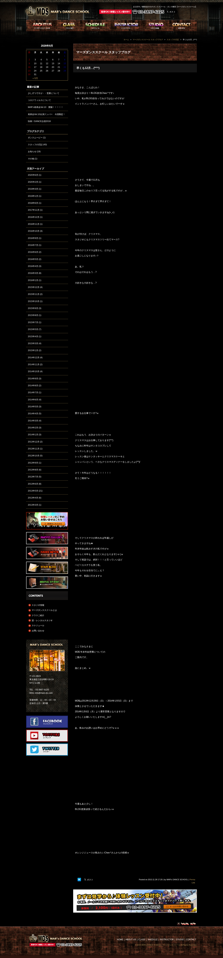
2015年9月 (33, 308)
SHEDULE (153, 939)
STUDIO (180, 939)
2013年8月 (33, 470)
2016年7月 (33, 245)
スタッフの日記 (35, 144)
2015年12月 (33, 287)
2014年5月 (33, 406)
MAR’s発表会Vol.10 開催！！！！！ (45, 107)
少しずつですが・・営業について (43, 93)
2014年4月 (33, 413)
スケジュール (38, 625)
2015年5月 (33, 329)
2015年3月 (33, 343)
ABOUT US (130, 939)
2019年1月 (33, 196)
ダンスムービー (35, 137)
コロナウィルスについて (39, 100)
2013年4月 (33, 498)
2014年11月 (33, 364)
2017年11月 (33, 210)
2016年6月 (33, 252)
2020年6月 (33, 175)
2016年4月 (33, 266)
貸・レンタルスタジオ (42, 620)
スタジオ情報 (38, 605)
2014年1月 (33, 434)
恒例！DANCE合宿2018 (39, 121)
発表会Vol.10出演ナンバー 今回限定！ (46, 114)
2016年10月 (33, 231)
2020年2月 (33, 182)
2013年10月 (33, 455)
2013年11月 (33, 449)
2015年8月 (33, 315)
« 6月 (35, 78)
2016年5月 (33, 259)
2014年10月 (33, 371)
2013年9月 (33, 463)
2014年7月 (33, 392)
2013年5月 (33, 491)
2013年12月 (33, 442)
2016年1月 (33, 280)
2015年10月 (33, 301)
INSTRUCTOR (167, 939)
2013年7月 (33, 477)
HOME (120, 939)
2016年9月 (33, 238)
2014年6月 (33, 399)
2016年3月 (33, 273)
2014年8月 (33, 385)
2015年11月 (33, 294)
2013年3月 (33, 505)
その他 (31, 158)
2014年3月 (33, 420)
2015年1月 (33, 350)
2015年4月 (33, 336)
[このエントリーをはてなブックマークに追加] (79, 880)
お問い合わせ (38, 631)
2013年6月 (33, 484)
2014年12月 (33, 357)
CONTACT (191, 939)
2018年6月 (33, 203)
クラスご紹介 (38, 615)
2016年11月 (33, 224)
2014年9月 (33, 378)
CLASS (141, 939)
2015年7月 (33, 322)
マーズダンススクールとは (44, 610)
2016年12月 (33, 217)
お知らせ (32, 151)
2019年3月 (33, 189)
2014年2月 (33, 427)
